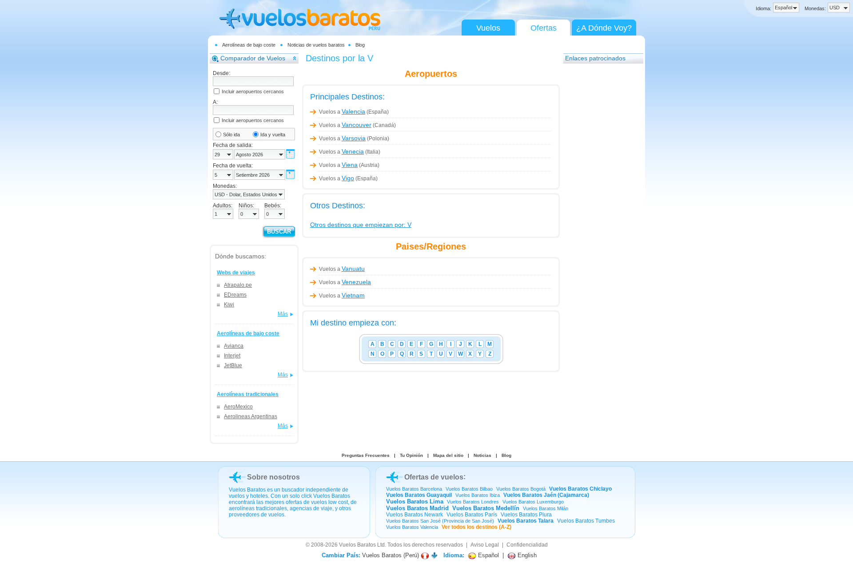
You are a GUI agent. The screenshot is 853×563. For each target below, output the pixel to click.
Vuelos (488, 28)
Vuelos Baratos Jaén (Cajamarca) (546, 495)
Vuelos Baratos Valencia (412, 527)
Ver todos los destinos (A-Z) (476, 527)
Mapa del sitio (448, 455)
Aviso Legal (484, 545)
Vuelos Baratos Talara (526, 521)
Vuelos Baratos (357, 545)
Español (487, 555)
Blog (360, 45)
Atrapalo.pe (238, 285)
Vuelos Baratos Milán (545, 508)
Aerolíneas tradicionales (248, 394)
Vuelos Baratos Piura (526, 514)
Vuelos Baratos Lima (414, 501)
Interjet (232, 356)
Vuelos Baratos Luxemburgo (533, 501)
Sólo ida (231, 134)
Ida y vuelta (272, 134)
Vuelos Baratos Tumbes (586, 521)
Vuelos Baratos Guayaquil (419, 495)
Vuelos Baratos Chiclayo (580, 489)
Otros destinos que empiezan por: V (360, 224)
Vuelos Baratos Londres (473, 501)
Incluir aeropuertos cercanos (253, 91)
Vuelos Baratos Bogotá (521, 489)
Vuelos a (342, 112)
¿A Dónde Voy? (604, 28)
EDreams (235, 295)
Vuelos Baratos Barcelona (414, 489)
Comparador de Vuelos (252, 58)
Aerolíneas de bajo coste (248, 45)
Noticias (482, 455)
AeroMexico (238, 407)
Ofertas (543, 28)
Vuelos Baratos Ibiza (477, 495)
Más (283, 314)
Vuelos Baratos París (471, 514)
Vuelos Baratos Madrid (417, 508)
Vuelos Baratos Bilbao (469, 489)
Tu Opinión (411, 455)
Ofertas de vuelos (433, 477)
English (526, 555)
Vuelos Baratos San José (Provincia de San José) (440, 520)
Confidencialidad (527, 545)
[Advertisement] (598, 202)
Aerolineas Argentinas (250, 416)
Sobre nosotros (273, 477)
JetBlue (233, 365)
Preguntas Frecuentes (366, 455)
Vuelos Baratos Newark (414, 514)
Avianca (233, 346)
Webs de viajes (236, 273)
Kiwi (229, 304)
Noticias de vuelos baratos (316, 45)
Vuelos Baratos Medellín (485, 508)
